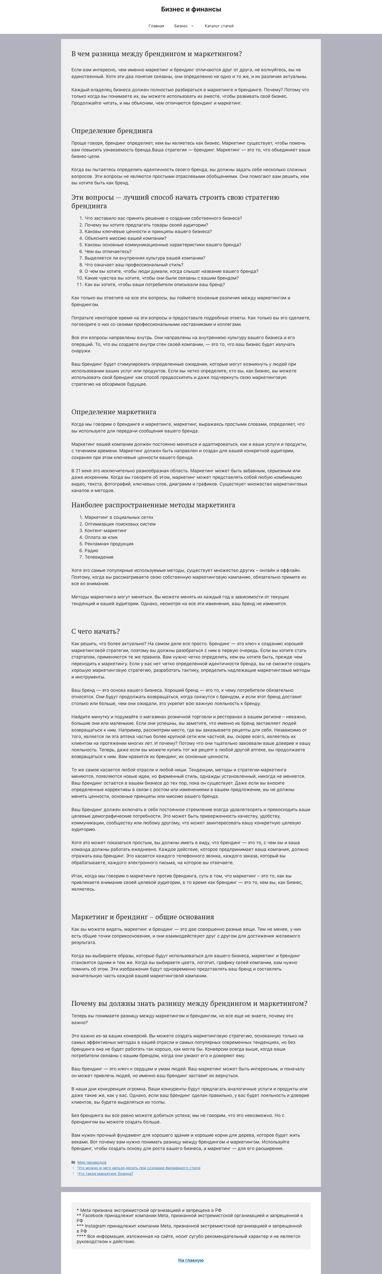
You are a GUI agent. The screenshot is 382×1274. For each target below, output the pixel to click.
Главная (156, 25)
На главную (191, 1260)
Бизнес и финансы (191, 9)
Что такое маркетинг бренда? (105, 1173)
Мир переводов (91, 1162)
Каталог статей (219, 25)
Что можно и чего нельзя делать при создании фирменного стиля (138, 1168)
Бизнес (181, 25)
